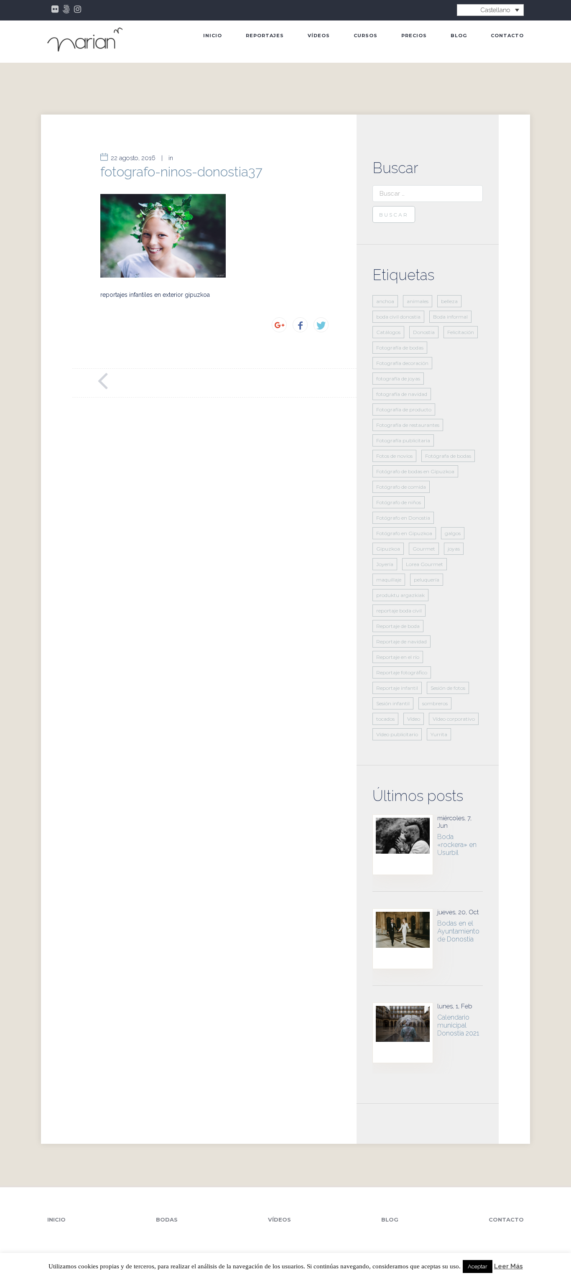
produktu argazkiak (400, 595)
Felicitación (460, 332)
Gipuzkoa (388, 549)
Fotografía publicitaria (403, 440)
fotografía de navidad (401, 394)
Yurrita (439, 734)
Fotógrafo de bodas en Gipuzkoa (415, 471)
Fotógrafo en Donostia (403, 518)
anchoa (385, 301)
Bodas (167, 1219)
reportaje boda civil (399, 610)
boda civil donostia (398, 317)
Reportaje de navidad (401, 641)
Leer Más (508, 1266)
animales (417, 301)
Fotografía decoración (402, 363)
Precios (414, 35)
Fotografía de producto (403, 409)
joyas (454, 549)
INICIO (212, 35)
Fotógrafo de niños (398, 502)
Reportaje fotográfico (401, 672)
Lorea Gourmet (424, 564)
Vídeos (319, 35)
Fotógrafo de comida (401, 487)
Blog (459, 35)
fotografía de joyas (398, 378)
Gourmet (424, 549)
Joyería (384, 564)
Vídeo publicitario (397, 734)
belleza (449, 301)
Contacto (507, 35)
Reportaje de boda (398, 626)
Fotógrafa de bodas (448, 456)
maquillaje (388, 580)
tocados (385, 719)
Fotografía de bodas (399, 347)
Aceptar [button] (477, 1266)
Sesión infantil (393, 703)
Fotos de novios (394, 456)
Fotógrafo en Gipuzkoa (404, 533)
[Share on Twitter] (321, 324)
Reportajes (265, 35)
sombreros (435, 703)
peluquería (426, 580)
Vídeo (413, 719)
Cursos (365, 35)
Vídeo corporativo (454, 719)
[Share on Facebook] (300, 324)
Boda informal (450, 317)
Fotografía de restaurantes (407, 425)
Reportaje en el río (397, 657)
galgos (453, 533)
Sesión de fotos (448, 688)
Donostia (424, 332)
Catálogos (388, 332)
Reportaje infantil (397, 688)
